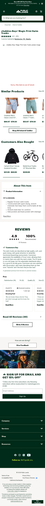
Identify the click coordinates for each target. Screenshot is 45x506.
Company (6, 421)
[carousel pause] (42, 3)
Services (5, 429)
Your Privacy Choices (28, 478)
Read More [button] (7, 216)
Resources (6, 444)
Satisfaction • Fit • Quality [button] (23, 39)
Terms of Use (5, 475)
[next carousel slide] (39, 3)
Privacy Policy (26, 475)
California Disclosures (16, 480)
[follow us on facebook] (16, 455)
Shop (4, 436)
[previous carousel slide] (5, 3)
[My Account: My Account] (36, 11)
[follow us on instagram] (20, 455)
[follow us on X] (24, 455)
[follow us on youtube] (29, 455)
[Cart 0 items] (41, 11)
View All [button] (41, 91)
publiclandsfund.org (16, 501)
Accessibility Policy (7, 478)
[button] (22, 130)
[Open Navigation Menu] (4, 11)
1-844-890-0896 (12, 491)
